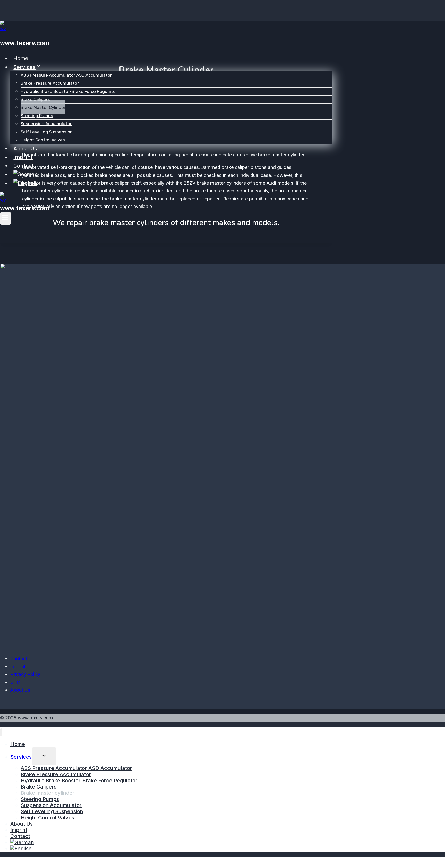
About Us (25, 148)
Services (21, 757)
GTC (15, 682)
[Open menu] (5, 218)
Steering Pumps (37, 115)
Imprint (23, 157)
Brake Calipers (35, 99)
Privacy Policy (25, 674)
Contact (23, 165)
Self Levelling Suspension (47, 131)
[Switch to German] (25, 174)
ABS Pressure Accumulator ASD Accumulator (66, 75)
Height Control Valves (43, 139)
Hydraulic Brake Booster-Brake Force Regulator (69, 91)
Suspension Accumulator (46, 123)
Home (20, 58)
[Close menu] (1, 732)
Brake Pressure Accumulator (50, 83)
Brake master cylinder (43, 107)
